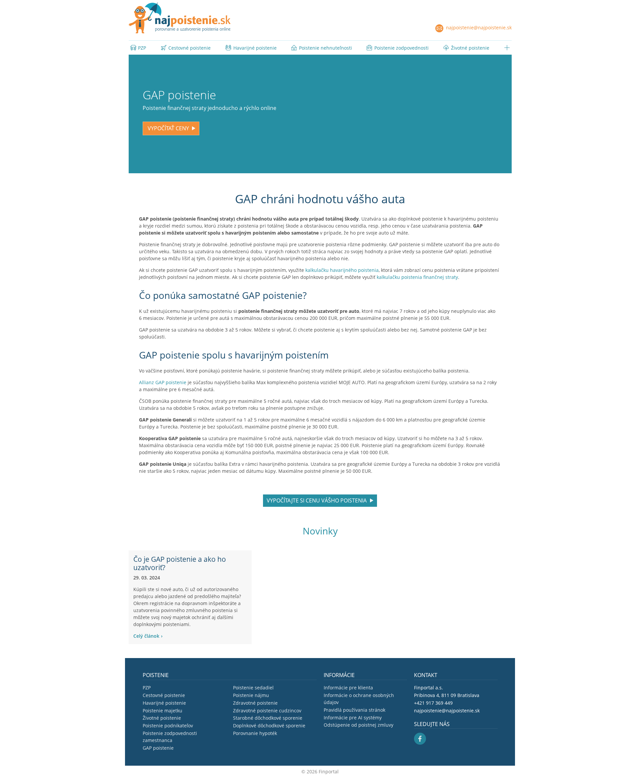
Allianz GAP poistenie (162, 382)
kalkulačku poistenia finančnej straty (417, 277)
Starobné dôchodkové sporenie (267, 718)
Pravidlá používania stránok (354, 710)
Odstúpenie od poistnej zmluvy (358, 725)
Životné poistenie (162, 718)
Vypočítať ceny (168, 128)
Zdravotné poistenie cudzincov (267, 710)
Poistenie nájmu (251, 695)
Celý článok (146, 636)
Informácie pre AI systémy (353, 717)
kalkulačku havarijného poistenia (342, 270)
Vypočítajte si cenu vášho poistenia (317, 500)
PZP (147, 687)
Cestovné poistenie (164, 695)
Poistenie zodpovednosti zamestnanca (170, 736)
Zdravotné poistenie (255, 703)
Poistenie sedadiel (253, 687)
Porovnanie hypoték (255, 733)
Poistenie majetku (162, 710)
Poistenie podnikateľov (168, 725)
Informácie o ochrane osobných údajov (359, 698)
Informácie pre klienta (348, 687)
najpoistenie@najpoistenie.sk (478, 27)
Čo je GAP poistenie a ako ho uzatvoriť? (179, 563)
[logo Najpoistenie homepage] (180, 17)
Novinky (320, 530)
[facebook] (420, 738)
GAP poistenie (158, 748)
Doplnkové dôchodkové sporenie (269, 725)
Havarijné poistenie (164, 703)
